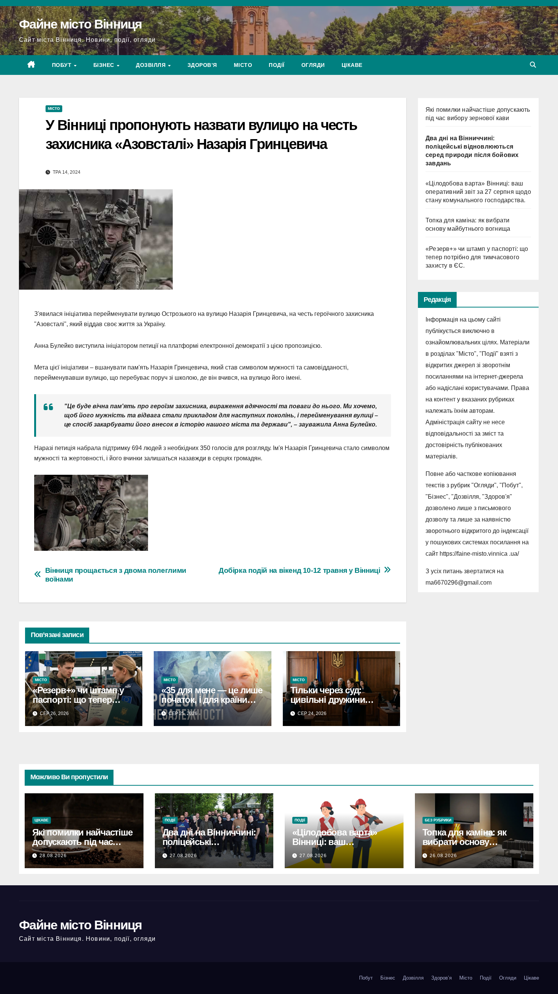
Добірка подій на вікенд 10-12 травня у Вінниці (299, 570)
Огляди (313, 65)
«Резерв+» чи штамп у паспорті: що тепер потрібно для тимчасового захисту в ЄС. (477, 257)
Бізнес (104, 65)
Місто (243, 65)
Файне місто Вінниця (80, 24)
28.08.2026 (53, 855)
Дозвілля (151, 65)
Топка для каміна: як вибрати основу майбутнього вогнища (468, 841)
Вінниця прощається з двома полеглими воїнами (115, 574)
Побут (62, 65)
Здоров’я (202, 65)
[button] (533, 65)
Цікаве (352, 65)
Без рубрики (438, 820)
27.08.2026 (183, 855)
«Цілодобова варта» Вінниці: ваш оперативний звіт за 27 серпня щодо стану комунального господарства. (478, 191)
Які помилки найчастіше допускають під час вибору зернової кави (82, 841)
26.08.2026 (443, 855)
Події (277, 65)
